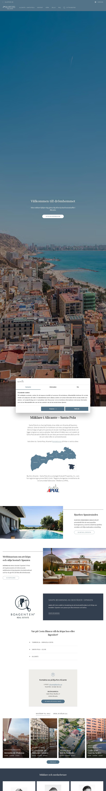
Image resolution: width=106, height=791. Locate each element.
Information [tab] (53, 387)
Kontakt (40, 7)
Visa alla (53, 762)
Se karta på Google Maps (53, 701)
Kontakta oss (56, 441)
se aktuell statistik (84, 532)
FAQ (59, 7)
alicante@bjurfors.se (55, 684)
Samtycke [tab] (28, 387)
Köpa (47, 7)
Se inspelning (10, 578)
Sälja (54, 7)
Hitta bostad (71, 7)
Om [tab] (78, 387)
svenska (100, 2)
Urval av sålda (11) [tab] (60, 714)
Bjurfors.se (9, 2)
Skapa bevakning (54, 613)
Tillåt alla (76, 408)
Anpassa (51, 408)
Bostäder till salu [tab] (43, 714)
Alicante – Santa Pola (27, 7)
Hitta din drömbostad (53, 216)
